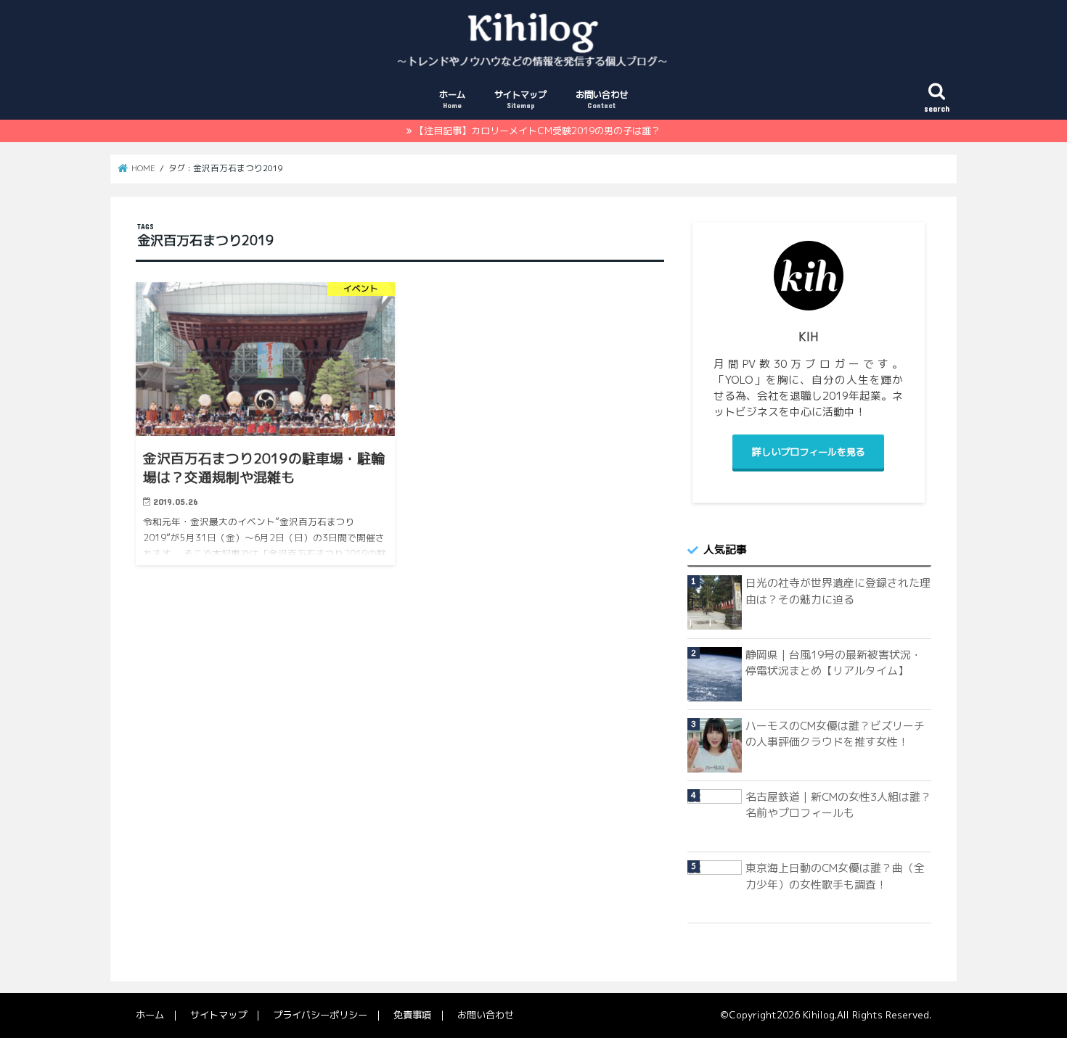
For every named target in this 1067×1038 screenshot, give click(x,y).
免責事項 (412, 1014)
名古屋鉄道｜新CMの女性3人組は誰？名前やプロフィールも (838, 804)
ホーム (452, 99)
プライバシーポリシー (320, 1014)
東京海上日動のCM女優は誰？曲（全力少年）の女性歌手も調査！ (835, 875)
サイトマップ (520, 99)
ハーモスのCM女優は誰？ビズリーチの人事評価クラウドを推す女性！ (835, 733)
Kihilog (819, 1014)
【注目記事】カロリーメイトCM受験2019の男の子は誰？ (537, 130)
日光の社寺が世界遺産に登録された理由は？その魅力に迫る (838, 590)
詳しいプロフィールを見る (808, 451)
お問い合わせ (602, 99)
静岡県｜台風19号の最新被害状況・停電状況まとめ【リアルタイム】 (833, 662)
